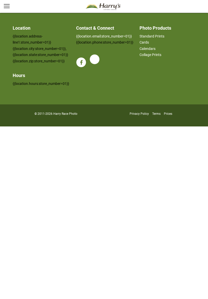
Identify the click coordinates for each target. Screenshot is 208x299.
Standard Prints (152, 36)
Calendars (147, 49)
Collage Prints (150, 55)
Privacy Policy (139, 114)
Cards (144, 42)
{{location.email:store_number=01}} (104, 36)
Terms (156, 114)
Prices (168, 114)
